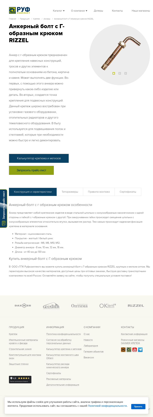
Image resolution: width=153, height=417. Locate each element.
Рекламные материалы (58, 378)
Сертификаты (128, 191)
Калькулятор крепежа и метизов (39, 158)
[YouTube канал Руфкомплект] (134, 351)
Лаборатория (91, 345)
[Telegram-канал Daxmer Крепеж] (140, 351)
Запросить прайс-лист (31, 170)
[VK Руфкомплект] (129, 351)
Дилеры (98, 10)
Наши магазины (141, 10)
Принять (138, 406)
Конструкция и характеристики (33, 191)
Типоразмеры (70, 191)
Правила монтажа (99, 191)
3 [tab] (125, 73)
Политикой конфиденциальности (107, 405)
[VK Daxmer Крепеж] (123, 351)
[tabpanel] (119, 54)
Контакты (117, 10)
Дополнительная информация (62, 384)
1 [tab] (114, 73)
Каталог (57, 10)
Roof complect (20, 10)
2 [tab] (119, 73)
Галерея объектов (94, 351)
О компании (78, 10)
